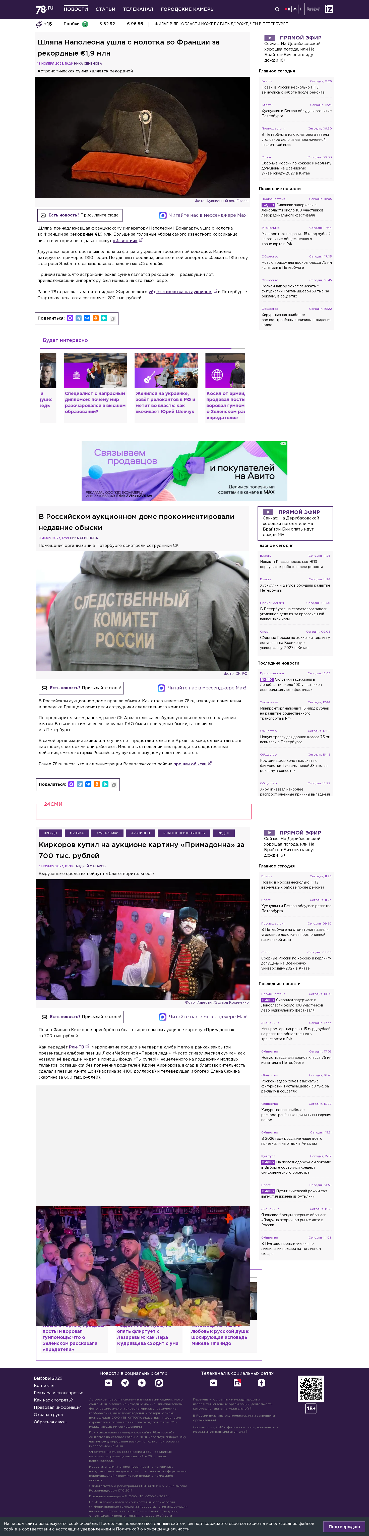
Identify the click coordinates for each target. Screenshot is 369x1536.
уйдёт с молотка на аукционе (180, 292)
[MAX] (70, 318)
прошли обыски (190, 764)
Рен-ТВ (76, 1047)
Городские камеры (188, 10)
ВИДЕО (223, 833)
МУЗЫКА (77, 833)
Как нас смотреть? (53, 1400)
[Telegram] (79, 318)
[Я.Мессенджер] (104, 318)
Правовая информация (58, 1408)
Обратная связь (50, 1422)
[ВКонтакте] (87, 318)
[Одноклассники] (96, 318)
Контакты (44, 1386)
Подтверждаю (344, 1526)
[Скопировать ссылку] (113, 319)
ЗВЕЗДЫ (50, 833)
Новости (76, 10)
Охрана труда (48, 1415)
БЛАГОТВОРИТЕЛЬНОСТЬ (184, 833)
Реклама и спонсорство (58, 1393)
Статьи (105, 10)
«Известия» (125, 241)
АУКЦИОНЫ (140, 833)
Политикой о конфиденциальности (153, 1529)
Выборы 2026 (48, 1378)
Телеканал (138, 10)
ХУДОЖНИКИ (107, 833)
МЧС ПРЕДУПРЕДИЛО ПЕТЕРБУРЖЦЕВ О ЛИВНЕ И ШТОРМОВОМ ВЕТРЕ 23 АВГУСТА (236, 24)
